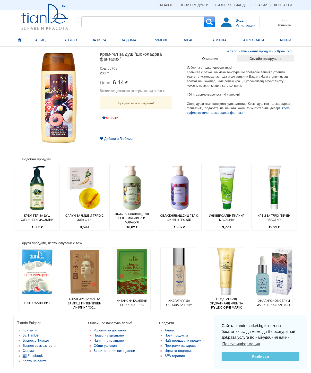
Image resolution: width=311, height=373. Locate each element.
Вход (239, 20)
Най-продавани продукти (184, 340)
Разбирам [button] (260, 356)
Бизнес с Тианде (231, 4)
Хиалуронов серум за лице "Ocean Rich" (274, 302)
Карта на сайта (35, 360)
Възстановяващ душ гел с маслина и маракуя (132, 218)
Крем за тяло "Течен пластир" (274, 217)
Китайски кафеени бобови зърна (132, 302)
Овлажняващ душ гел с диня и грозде (179, 217)
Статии (260, 4)
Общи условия (105, 345)
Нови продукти (194, 4)
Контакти (283, 4)
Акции (169, 330)
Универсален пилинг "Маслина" (226, 217)
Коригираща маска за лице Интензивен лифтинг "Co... (84, 303)
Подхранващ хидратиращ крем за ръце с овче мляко (226, 303)
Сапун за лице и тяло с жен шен (84, 217)
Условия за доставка (110, 330)
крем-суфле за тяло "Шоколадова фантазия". (238, 110)
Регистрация (246, 25)
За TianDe (31, 335)
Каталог (165, 4)
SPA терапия (174, 355)
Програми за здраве (180, 345)
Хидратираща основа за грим (179, 302)
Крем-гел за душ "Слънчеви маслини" (37, 217)
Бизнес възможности (39, 345)
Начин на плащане (109, 340)
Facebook (34, 355)
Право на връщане (109, 335)
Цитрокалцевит (37, 303)
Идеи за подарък (177, 350)
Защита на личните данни (114, 350)
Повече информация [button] (241, 344)
